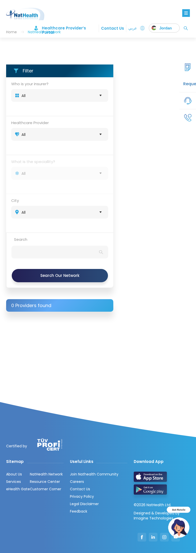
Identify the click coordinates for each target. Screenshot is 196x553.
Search (20, 239)
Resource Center (45, 481)
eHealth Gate (18, 489)
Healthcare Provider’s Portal (64, 28)
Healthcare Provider (30, 122)
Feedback (78, 511)
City (15, 200)
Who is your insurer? (29, 83)
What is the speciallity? (33, 161)
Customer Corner (45, 489)
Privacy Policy (82, 496)
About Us (14, 474)
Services (13, 481)
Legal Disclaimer (84, 503)
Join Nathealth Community (94, 474)
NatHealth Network (46, 474)
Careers (77, 481)
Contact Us (112, 28)
